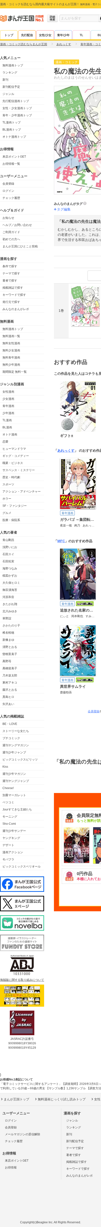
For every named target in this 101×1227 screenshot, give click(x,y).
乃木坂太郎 (9, 675)
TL (81, 35)
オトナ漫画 (9, 434)
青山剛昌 (8, 540)
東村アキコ (9, 682)
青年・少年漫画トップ (17, 115)
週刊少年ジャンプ (14, 752)
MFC (61, 541)
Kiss (5, 766)
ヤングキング (11, 838)
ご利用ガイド (11, 232)
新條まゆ (8, 640)
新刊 (5, 79)
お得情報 (11, 1167)
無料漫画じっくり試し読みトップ (62, 1099)
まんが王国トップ (16, 1099)
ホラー (6, 498)
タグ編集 (64, 209)
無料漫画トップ (12, 65)
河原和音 (8, 597)
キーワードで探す (14, 295)
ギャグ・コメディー (15, 456)
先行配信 (27, 35)
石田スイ (8, 554)
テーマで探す (11, 273)
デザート (8, 845)
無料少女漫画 (11, 350)
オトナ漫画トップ (14, 136)
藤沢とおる (9, 689)
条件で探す (9, 266)
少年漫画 (8, 413)
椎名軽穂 (8, 632)
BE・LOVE (9, 724)
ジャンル (8, 94)
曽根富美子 (9, 654)
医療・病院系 (11, 520)
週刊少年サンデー (14, 831)
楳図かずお (9, 575)
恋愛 (5, 441)
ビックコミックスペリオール (21, 866)
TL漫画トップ (11, 122)
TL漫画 (7, 420)
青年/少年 (63, 35)
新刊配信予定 (11, 87)
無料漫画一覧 (11, 336)
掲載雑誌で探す (12, 287)
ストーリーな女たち (15, 731)
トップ (8, 35)
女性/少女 (45, 35)
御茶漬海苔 (9, 590)
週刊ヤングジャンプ (15, 781)
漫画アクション (12, 852)
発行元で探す (11, 302)
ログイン (8, 191)
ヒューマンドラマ (14, 448)
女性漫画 (8, 391)
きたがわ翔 (9, 604)
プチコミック (11, 738)
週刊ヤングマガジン (15, 745)
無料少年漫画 (11, 364)
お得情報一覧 (11, 163)
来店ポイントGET (14, 156)
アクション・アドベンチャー (21, 491)
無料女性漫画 (11, 343)
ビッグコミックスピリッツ (20, 759)
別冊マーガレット (14, 795)
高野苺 (6, 661)
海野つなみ (9, 568)
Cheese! (8, 788)
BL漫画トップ (11, 129)
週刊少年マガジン (14, 774)
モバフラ (8, 859)
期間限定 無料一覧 (14, 372)
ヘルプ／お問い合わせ (17, 225)
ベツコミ (8, 802)
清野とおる (9, 647)
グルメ (6, 513)
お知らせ (8, 218)
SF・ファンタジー (14, 506)
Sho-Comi (9, 823)
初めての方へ (11, 239)
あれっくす (66, 450)
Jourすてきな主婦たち (17, 809)
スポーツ (8, 484)
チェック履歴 (11, 198)
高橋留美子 (9, 668)
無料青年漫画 (11, 357)
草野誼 (6, 618)
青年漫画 (8, 406)
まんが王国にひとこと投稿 (20, 246)
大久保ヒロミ (11, 582)
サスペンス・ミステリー (18, 470)
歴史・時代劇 (11, 477)
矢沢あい (8, 704)
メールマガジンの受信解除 (22, 1134)
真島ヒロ (8, 697)
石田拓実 (8, 561)
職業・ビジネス (12, 463)
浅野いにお (9, 547)
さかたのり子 (11, 625)
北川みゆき (9, 611)
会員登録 (8, 183)
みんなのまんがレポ (15, 309)
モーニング (9, 816)
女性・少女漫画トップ (17, 108)
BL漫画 (7, 427)
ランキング (9, 72)
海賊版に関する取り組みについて (22, 980)
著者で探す (9, 280)
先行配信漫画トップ (15, 101)
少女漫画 (8, 399)
